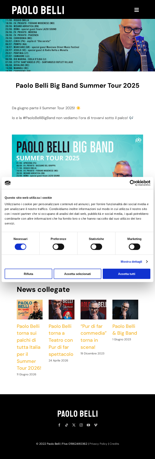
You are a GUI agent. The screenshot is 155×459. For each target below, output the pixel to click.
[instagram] (81, 425)
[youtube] (88, 425)
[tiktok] (66, 425)
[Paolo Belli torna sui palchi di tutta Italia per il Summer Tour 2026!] (30, 309)
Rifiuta (28, 273)
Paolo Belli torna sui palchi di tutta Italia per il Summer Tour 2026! (29, 347)
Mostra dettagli (131, 261)
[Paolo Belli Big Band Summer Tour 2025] (77, 137)
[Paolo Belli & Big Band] (125, 309)
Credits (114, 444)
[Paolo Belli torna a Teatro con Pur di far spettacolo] (61, 309)
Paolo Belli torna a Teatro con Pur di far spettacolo (61, 340)
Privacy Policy (98, 444)
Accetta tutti (126, 273)
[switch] (58, 247)
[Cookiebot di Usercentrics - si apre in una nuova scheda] (132, 183)
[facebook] (59, 425)
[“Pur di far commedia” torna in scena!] (93, 309)
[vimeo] (95, 425)
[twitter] (73, 425)
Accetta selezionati (77, 273)
